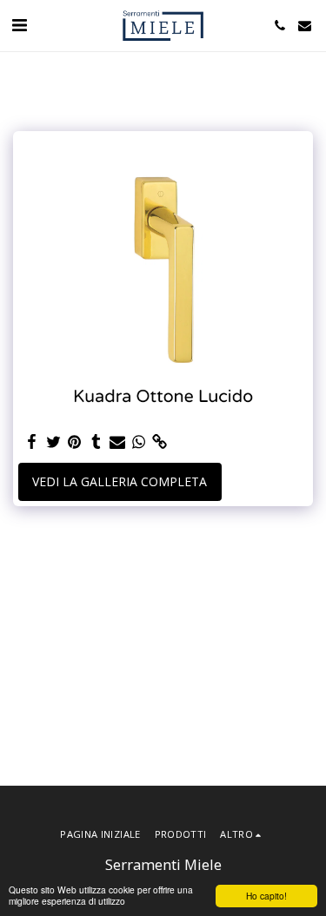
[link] (160, 442)
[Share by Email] (117, 442)
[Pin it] (75, 442)
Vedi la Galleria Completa (119, 481)
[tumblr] (96, 442)
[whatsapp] (139, 442)
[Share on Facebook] (32, 442)
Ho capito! (266, 895)
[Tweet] (54, 442)
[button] (19, 25)
